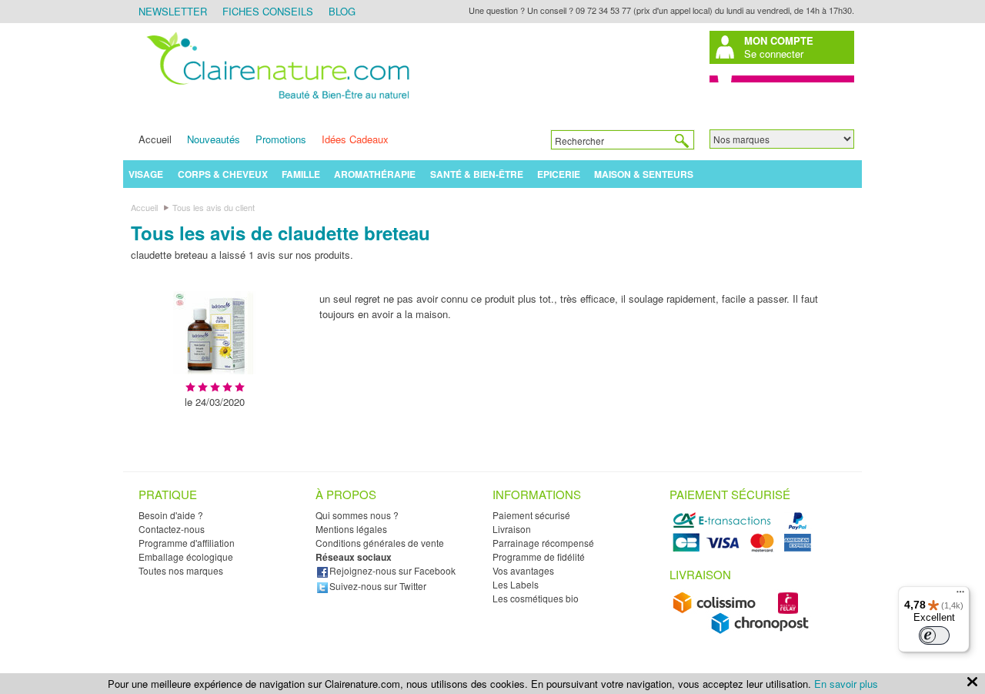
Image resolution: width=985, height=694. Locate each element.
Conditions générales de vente (380, 542)
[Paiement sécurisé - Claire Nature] (744, 549)
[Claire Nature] (275, 101)
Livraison (511, 528)
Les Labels (515, 584)
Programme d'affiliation (187, 542)
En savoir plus (846, 683)
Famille (301, 174)
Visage (146, 174)
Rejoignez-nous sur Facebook (392, 570)
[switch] (934, 635)
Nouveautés (213, 139)
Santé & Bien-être (476, 174)
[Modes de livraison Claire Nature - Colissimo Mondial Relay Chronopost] (744, 630)
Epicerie (558, 174)
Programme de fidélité (538, 556)
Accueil (155, 139)
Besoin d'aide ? (171, 514)
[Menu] (960, 595)
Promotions (280, 139)
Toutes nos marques (181, 570)
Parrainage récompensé (543, 542)
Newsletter (173, 11)
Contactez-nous (172, 528)
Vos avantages (523, 570)
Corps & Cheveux (223, 174)
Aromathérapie (375, 174)
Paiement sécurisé (531, 514)
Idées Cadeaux (355, 139)
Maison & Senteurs (643, 174)
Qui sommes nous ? (357, 514)
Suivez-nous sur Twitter (377, 585)
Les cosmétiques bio (535, 598)
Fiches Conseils (267, 11)
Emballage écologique (186, 556)
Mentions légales (351, 528)
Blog (342, 11)
